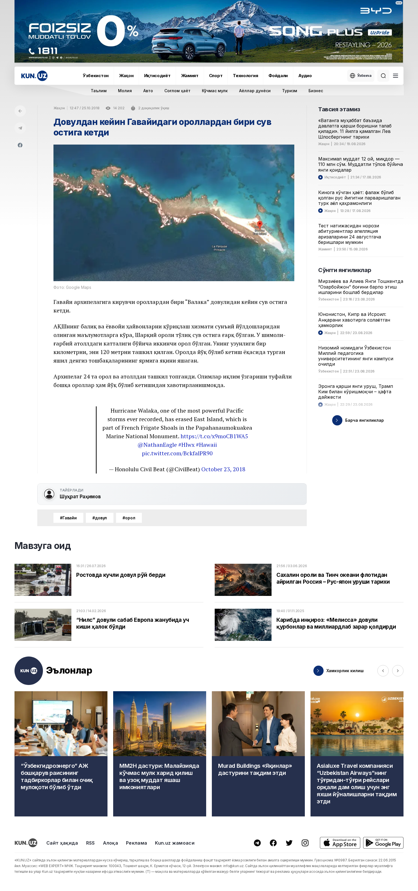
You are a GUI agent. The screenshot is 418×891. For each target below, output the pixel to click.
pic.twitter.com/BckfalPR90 (177, 453)
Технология (245, 75)
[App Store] (340, 843)
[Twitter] (289, 842)
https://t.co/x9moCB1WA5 (214, 436)
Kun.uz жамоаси (174, 843)
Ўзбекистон (96, 75)
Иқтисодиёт (157, 75)
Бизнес (316, 90)
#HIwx (186, 444)
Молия (125, 90)
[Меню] (395, 75)
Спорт (216, 75)
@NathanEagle (157, 444)
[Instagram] (305, 842)
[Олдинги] (383, 670)
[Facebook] (20, 145)
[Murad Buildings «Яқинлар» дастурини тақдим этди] (258, 753)
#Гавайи (68, 517)
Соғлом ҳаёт (177, 90)
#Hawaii (206, 444)
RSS (90, 843)
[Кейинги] (397, 670)
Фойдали (278, 75)
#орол (129, 517)
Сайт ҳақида (62, 843)
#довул (99, 517)
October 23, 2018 (223, 469)
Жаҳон (126, 75)
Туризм (289, 90)
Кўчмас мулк (215, 90)
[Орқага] (20, 111)
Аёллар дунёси (255, 90)
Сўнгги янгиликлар (344, 270)
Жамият (189, 75)
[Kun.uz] (34, 76)
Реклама (136, 843)
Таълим (99, 90)
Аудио (305, 75)
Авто (148, 90)
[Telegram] (20, 128)
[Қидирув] (383, 76)
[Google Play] (383, 843)
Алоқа (110, 843)
